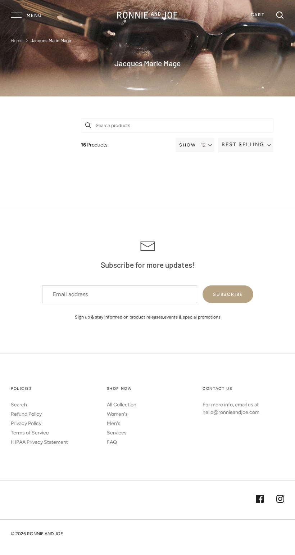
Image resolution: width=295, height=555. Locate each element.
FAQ (112, 442)
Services (117, 433)
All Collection (121, 405)
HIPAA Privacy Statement (39, 442)
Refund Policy (26, 414)
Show (187, 145)
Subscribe (228, 294)
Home (17, 40)
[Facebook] (260, 500)
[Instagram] (280, 500)
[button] (245, 145)
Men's (114, 423)
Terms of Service (30, 433)
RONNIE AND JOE (45, 533)
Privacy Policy (26, 423)
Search (19, 405)
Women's (117, 414)
